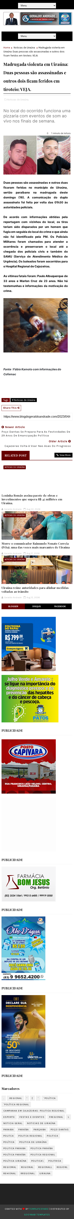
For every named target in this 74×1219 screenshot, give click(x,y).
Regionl (62, 1167)
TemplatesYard (38, 1209)
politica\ (37, 1161)
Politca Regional (30, 1135)
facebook (60, 606)
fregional (56, 1117)
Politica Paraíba (42, 1148)
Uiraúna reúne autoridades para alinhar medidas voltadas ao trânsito (35, 589)
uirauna (45, 1173)
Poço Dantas (60, 1129)
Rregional (28, 1173)
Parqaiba (40, 1129)
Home (6, 47)
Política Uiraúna (15, 1161)
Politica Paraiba (14, 1148)
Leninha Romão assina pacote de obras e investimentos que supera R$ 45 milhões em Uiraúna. (32, 499)
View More (65, 455)
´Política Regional (16, 1104)
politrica (54, 1161)
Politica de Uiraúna (33, 1142)
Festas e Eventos (32, 1117)
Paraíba (23, 1129)
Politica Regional (43, 1154)
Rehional (9, 1173)
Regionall (45, 1167)
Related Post (16, 455)
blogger (13, 606)
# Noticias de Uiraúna (23, 400)
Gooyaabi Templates (37, 1214)
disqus (36, 606)
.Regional (15, 1098)
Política (9, 1142)
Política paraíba (14, 1154)
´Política (49, 1098)
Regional (27, 1167)
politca (8, 1135)
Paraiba (8, 1129)
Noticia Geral (13, 1123)
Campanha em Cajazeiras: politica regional (34, 1110)
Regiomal (9, 1167)
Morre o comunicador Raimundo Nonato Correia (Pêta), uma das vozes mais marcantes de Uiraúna (36, 545)
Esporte (9, 1117)
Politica (52, 1135)
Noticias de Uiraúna (24, 47)
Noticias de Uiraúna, (18, 99)
